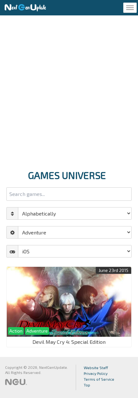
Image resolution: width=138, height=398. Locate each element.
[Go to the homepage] (25, 7)
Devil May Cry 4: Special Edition (69, 342)
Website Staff (96, 367)
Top (87, 385)
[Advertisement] (69, 91)
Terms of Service (99, 379)
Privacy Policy (96, 373)
